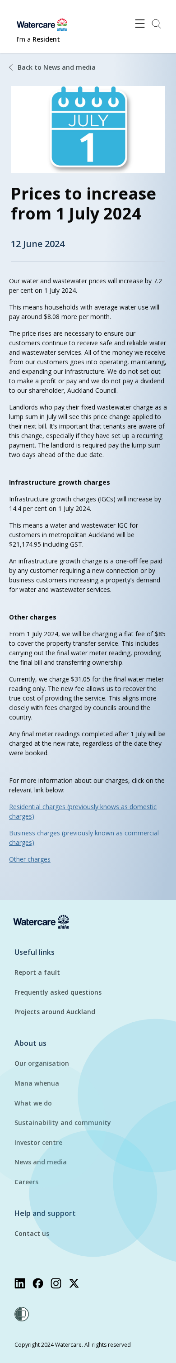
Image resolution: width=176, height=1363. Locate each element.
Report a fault (37, 972)
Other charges (30, 859)
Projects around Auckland (54, 1011)
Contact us (31, 1233)
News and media (40, 1162)
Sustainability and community (62, 1122)
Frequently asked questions (58, 992)
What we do (33, 1103)
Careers (26, 1181)
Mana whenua (36, 1083)
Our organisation (41, 1063)
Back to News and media (57, 67)
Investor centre (38, 1142)
